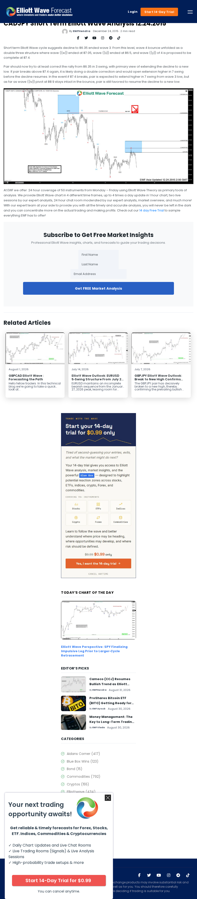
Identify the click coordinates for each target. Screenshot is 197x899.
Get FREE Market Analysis (98, 288)
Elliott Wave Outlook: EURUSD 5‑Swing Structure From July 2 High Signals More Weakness (96, 379)
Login (132, 11)
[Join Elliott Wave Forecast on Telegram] (178, 875)
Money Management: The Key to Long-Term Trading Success (111, 722)
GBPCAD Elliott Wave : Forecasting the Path (26, 377)
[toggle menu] (190, 12)
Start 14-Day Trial (159, 12)
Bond (74, 768)
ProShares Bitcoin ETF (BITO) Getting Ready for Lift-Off (110, 703)
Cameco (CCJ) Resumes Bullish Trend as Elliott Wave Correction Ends (109, 684)
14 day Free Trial (151, 210)
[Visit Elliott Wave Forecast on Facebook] (139, 875)
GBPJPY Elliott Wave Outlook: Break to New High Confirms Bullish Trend (158, 379)
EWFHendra (81, 31)
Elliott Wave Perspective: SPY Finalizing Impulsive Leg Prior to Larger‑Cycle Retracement (94, 651)
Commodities (83, 776)
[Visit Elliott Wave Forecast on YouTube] (159, 875)
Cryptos (78, 784)
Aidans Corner (83, 753)
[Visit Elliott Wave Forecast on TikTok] (188, 875)
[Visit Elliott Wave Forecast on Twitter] (149, 875)
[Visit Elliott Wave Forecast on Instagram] (169, 875)
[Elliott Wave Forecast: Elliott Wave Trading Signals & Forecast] (39, 12)
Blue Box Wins (82, 761)
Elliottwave (81, 791)
